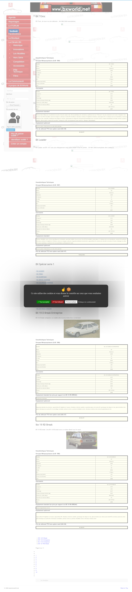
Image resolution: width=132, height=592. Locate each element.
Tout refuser (58, 302)
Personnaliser (71, 302)
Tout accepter (44, 302)
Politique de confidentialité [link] (87, 302)
